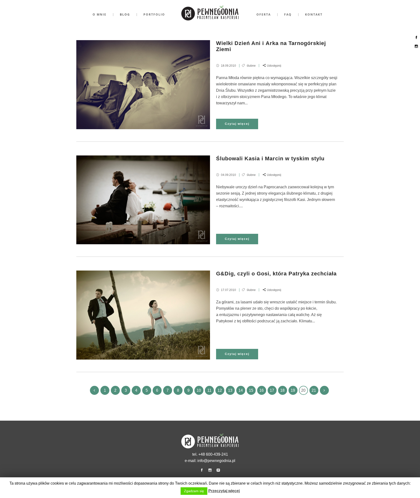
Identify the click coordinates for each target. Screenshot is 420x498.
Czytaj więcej (237, 124)
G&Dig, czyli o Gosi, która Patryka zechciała (276, 274)
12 (220, 390)
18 (282, 390)
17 (272, 390)
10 (199, 390)
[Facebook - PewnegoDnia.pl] (416, 40)
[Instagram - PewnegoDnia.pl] (416, 48)
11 (209, 390)
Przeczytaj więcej (224, 491)
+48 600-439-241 (213, 454)
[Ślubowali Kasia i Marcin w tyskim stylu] (143, 199)
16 (261, 390)
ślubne (251, 65)
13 (230, 390)
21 (314, 390)
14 (240, 390)
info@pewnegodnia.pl (216, 461)
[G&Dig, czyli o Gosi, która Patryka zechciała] (143, 315)
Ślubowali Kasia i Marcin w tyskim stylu (270, 158)
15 (251, 390)
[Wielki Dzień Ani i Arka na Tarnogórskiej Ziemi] (143, 84)
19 (293, 390)
